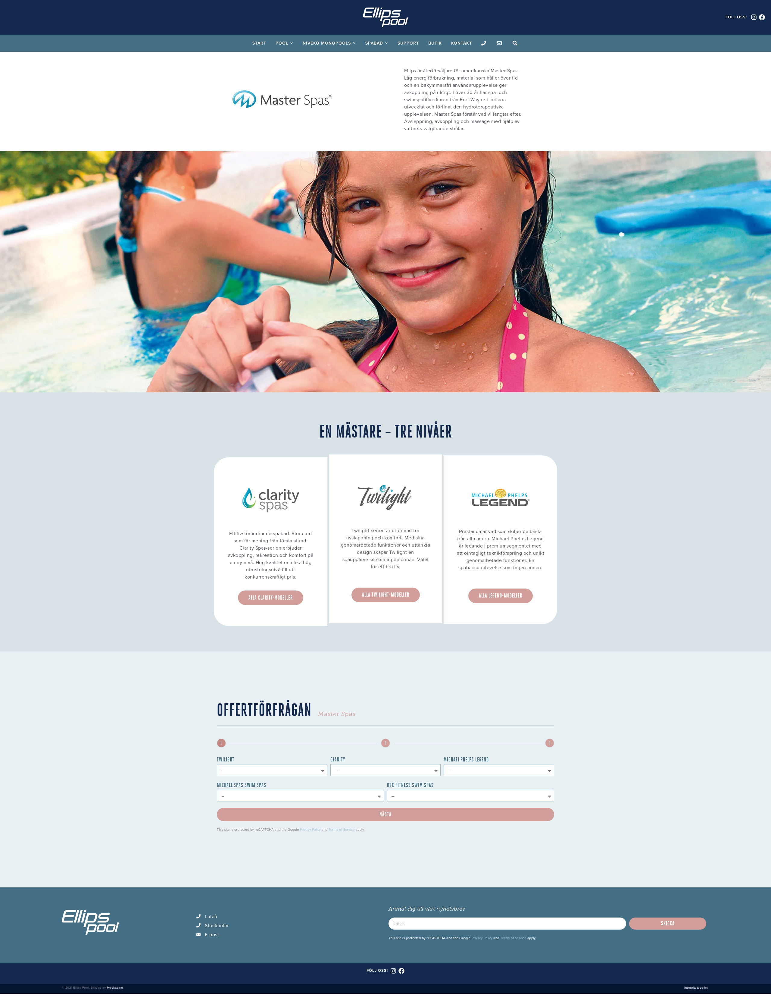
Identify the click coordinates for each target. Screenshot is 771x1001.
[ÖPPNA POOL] (291, 43)
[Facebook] (762, 17)
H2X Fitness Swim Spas (410, 785)
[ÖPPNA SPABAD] (386, 43)
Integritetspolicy (696, 987)
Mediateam (115, 987)
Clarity (337, 760)
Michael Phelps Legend (466, 760)
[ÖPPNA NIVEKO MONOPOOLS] (354, 43)
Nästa (385, 814)
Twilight (225, 760)
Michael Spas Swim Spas (241, 785)
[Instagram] (754, 17)
